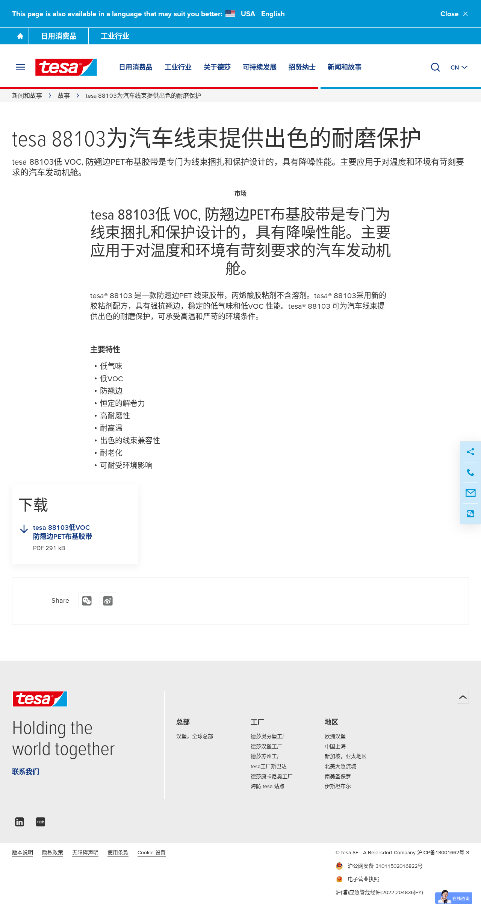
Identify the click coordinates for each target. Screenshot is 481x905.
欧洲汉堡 (335, 736)
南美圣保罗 (338, 776)
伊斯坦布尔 (338, 786)
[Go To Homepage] (20, 36)
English (273, 14)
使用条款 (118, 852)
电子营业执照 (363, 879)
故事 (64, 95)
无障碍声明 (85, 852)
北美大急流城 (340, 766)
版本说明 (22, 852)
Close (449, 14)
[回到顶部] (463, 697)
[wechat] (87, 601)
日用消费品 (59, 36)
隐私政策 (52, 852)
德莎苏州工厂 (266, 756)
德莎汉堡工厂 (266, 746)
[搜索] (436, 67)
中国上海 (335, 746)
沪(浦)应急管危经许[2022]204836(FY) (379, 892)
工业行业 (115, 36)
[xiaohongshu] (40, 824)
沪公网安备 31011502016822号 (385, 866)
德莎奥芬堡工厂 (269, 736)
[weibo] (108, 601)
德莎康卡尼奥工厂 (272, 776)
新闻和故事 (27, 95)
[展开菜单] (20, 67)
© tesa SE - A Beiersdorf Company (376, 852)
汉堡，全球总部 (194, 736)
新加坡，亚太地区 (346, 756)
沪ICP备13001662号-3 (443, 852)
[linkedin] (19, 824)
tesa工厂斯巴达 (269, 766)
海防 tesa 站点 (267, 786)
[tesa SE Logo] (66, 67)
